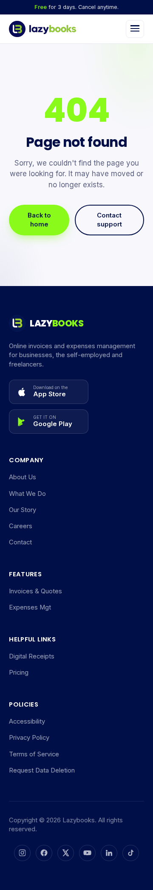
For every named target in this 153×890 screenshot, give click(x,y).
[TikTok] (130, 853)
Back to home (39, 220)
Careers (20, 526)
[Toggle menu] (135, 29)
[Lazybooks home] (42, 29)
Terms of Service (34, 754)
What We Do (27, 494)
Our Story (22, 510)
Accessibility (27, 721)
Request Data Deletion (42, 770)
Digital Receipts (31, 656)
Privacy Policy (29, 737)
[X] (65, 853)
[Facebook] (44, 853)
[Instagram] (22, 853)
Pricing (18, 672)
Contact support (109, 220)
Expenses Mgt (30, 607)
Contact (20, 542)
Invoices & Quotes (35, 591)
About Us (22, 477)
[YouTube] (87, 853)
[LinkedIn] (109, 853)
